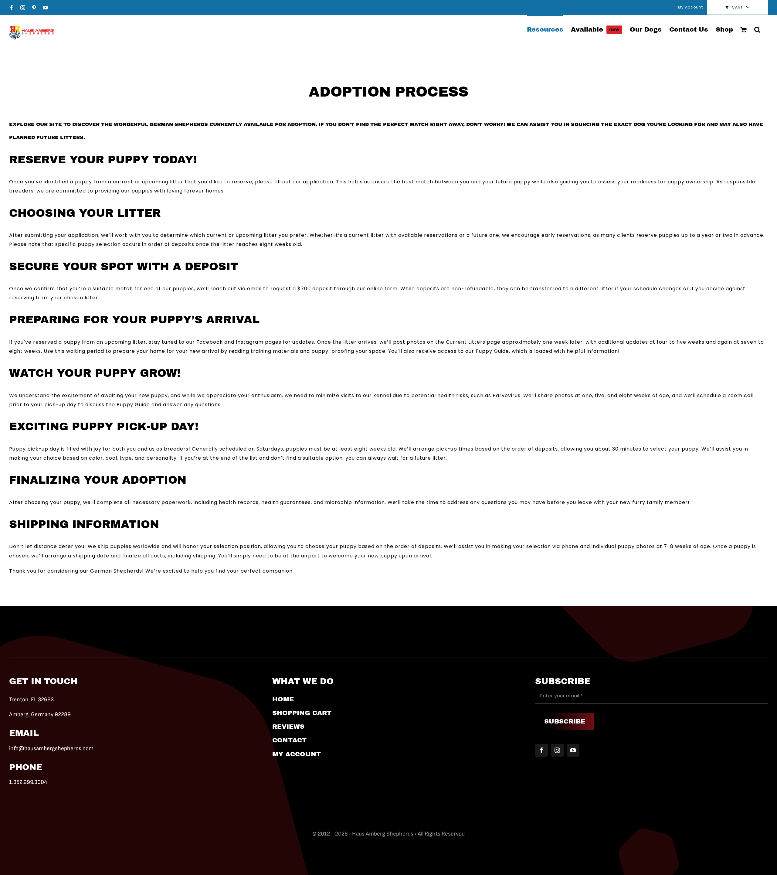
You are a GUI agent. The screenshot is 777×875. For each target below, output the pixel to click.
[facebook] (541, 750)
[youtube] (573, 750)
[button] (757, 29)
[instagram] (557, 750)
